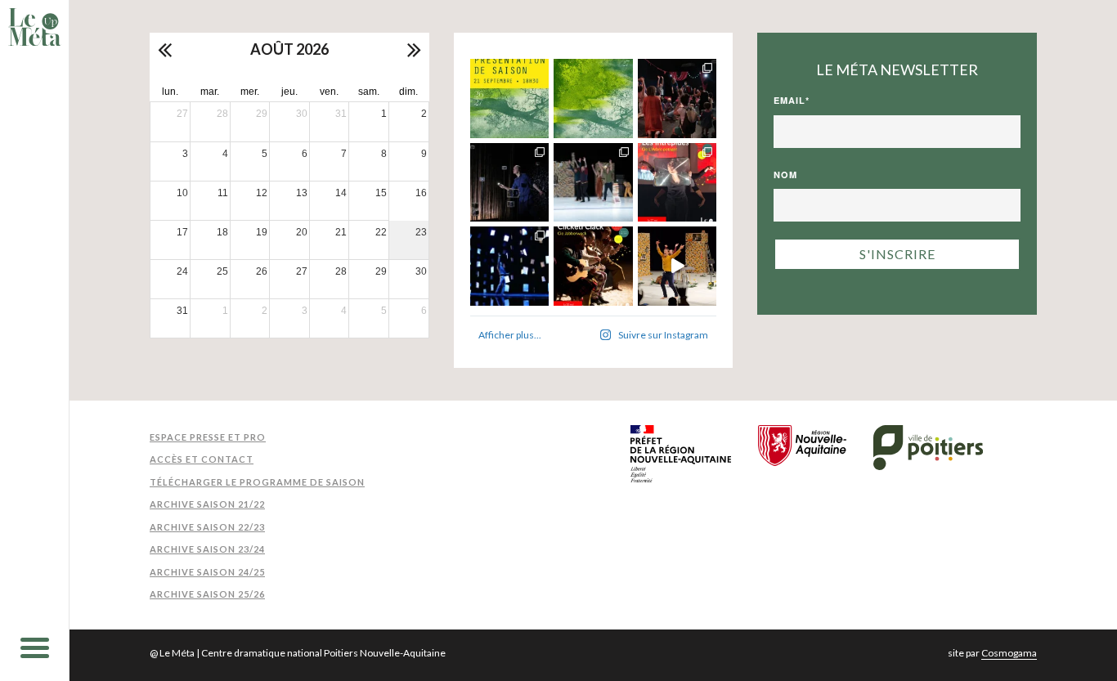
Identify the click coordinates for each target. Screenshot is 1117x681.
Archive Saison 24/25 (207, 572)
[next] (413, 49)
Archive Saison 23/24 (207, 549)
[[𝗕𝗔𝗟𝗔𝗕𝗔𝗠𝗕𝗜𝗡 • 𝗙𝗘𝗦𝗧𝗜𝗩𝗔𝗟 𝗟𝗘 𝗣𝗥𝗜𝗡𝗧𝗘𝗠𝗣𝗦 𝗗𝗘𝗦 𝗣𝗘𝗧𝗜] (677, 98)
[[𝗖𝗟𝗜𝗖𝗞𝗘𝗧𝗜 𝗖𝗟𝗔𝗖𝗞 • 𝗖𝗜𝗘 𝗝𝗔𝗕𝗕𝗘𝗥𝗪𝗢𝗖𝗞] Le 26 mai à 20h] (593, 266)
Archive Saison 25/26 (207, 594)
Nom (785, 174)
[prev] (166, 49)
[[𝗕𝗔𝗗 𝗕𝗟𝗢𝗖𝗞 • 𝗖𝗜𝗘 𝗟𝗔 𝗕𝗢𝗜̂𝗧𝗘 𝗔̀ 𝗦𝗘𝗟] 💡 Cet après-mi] (510, 182)
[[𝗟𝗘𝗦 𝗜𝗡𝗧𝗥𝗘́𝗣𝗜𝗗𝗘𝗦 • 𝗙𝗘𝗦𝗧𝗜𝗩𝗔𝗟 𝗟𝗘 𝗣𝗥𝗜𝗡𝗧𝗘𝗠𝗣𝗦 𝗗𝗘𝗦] (677, 182)
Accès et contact (201, 459)
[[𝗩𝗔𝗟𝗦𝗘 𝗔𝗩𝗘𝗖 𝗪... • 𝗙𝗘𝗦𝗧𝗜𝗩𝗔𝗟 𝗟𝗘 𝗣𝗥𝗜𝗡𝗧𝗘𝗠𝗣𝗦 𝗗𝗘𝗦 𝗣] (593, 182)
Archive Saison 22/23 (207, 527)
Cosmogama (1009, 653)
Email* (792, 100)
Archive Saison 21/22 (207, 504)
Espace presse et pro (208, 437)
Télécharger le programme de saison (257, 482)
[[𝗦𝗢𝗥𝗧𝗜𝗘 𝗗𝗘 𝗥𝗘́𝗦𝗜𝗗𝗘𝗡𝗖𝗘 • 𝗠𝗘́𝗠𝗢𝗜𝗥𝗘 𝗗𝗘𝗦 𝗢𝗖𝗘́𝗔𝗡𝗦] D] (510, 266)
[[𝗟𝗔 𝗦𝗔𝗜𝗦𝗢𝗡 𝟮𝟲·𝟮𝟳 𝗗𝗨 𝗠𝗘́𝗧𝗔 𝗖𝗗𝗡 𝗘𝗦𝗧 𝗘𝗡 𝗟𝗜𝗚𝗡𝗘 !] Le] (593, 98)
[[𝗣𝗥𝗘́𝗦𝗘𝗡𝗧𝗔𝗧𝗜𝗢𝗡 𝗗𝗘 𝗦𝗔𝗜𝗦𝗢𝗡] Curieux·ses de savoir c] (510, 98)
